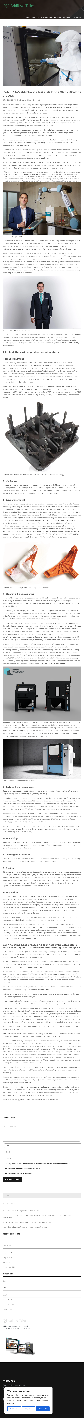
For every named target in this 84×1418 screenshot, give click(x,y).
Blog (4, 1281)
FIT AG (9, 158)
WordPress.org (8, 1309)
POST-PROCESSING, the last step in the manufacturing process (27, 1222)
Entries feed (7, 1300)
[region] (28, 1400)
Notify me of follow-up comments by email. (22, 1169)
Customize (14, 1409)
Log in (5, 1295)
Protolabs (21, 158)
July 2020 (6, 1262)
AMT (47, 152)
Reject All (28, 1409)
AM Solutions (13, 155)
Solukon (15, 158)
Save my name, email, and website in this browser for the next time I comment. (37, 1164)
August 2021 (7, 1253)
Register (35, 17)
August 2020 (7, 1258)
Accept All (43, 1409)
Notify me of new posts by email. (18, 1174)
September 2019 (9, 1267)
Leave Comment (34, 100)
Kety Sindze (21, 100)
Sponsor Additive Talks (51, 17)
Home (28, 17)
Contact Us (76, 17)
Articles (66, 17)
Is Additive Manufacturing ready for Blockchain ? (21, 1211)
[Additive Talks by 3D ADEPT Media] (19, 6)
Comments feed (9, 1304)
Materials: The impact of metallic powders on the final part (25, 1227)
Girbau (30, 158)
